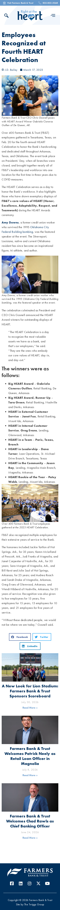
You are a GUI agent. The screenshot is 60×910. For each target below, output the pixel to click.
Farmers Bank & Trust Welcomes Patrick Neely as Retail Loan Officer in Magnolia (30, 756)
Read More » (30, 707)
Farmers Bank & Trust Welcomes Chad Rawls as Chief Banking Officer (30, 821)
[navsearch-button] (7, 16)
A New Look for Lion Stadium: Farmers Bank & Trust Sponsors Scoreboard (30, 691)
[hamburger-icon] (53, 15)
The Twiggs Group (34, 904)
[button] (20, 637)
